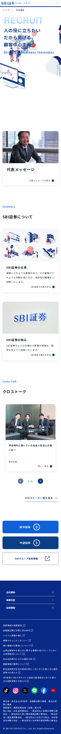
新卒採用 (25, 527)
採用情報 (10, 607)
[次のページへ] (40, 481)
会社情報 (10, 592)
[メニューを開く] (56, 3)
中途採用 (25, 543)
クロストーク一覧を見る (39, 498)
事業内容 (10, 600)
